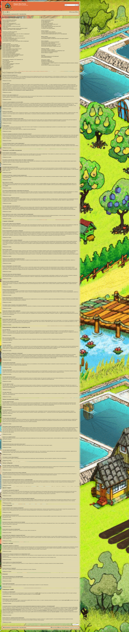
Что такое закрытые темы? (7, 67)
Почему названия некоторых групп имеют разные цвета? (51, 26)
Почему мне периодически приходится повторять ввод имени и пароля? (15, 28)
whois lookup (74, 607)
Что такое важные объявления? (8, 64)
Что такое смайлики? (6, 62)
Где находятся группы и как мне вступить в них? (49, 24)
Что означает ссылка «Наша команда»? (48, 28)
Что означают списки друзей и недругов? (48, 37)
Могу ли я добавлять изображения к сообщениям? (11, 63)
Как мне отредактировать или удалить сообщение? (11, 45)
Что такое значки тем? (6, 68)
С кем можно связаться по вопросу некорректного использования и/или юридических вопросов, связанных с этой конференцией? (59, 63)
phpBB (6, 185)
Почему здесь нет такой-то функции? (47, 61)
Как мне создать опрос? (7, 47)
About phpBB (37, 594)
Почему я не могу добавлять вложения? (9, 51)
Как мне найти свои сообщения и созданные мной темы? (51, 46)
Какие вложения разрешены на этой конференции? (50, 56)
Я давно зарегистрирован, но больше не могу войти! (11, 26)
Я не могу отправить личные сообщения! (48, 31)
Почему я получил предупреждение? (9, 52)
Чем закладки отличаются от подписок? (48, 49)
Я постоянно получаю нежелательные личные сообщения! (51, 32)
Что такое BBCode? (6, 60)
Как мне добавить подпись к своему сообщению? (11, 46)
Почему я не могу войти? (7, 25)
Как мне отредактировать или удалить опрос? (10, 49)
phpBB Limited (38, 593)
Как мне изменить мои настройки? (8, 32)
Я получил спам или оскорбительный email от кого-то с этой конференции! (54, 33)
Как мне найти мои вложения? (46, 57)
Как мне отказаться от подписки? (47, 52)
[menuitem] (8, 12)
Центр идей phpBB (65, 600)
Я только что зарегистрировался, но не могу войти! (11, 24)
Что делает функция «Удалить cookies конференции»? (12, 29)
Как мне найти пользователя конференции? (48, 45)
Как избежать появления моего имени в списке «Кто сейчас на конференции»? (16, 33)
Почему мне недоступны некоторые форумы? (10, 50)
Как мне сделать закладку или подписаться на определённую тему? (53, 50)
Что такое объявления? (7, 65)
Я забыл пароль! (5, 27)
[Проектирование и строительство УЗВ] (8, 6)
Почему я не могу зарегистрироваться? (9, 23)
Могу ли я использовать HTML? (8, 61)
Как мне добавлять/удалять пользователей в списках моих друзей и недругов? (54, 38)
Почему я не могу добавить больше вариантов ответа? (12, 48)
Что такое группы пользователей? (47, 23)
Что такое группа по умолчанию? (47, 27)
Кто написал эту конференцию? (46, 60)
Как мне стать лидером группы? (46, 25)
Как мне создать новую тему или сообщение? (10, 44)
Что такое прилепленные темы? (8, 66)
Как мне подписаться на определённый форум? (49, 51)
